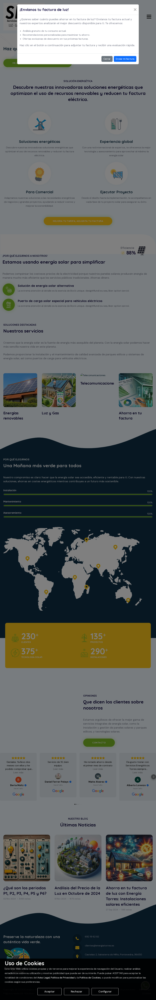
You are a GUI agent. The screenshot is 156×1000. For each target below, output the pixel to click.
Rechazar (76, 991)
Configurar (105, 991)
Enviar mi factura (125, 58)
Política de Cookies (90, 977)
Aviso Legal (43, 977)
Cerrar (107, 58)
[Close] (135, 9)
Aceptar (49, 991)
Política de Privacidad (62, 977)
